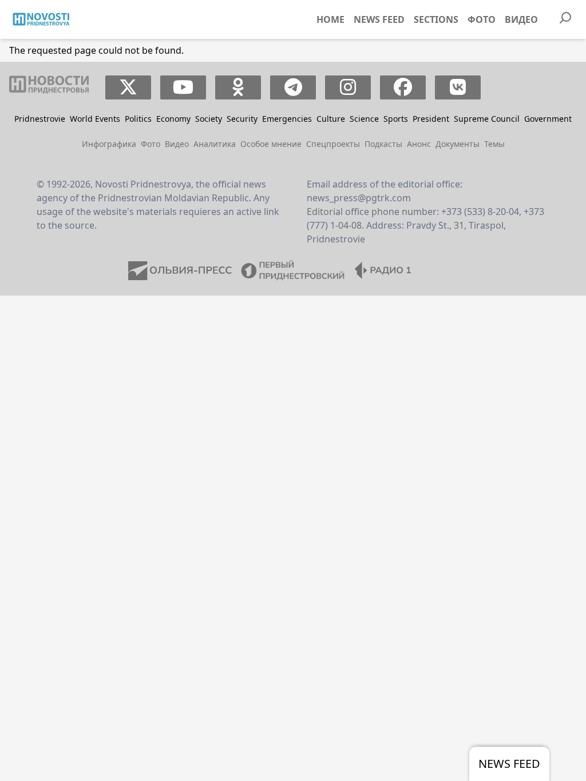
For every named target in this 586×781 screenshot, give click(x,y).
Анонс (419, 143)
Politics (138, 118)
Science (364, 118)
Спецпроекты (333, 143)
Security (242, 118)
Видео (521, 19)
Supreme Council (487, 118)
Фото (482, 19)
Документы (457, 143)
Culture (330, 118)
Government (548, 118)
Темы (494, 143)
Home (330, 19)
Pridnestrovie (39, 118)
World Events (95, 118)
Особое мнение (271, 143)
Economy (173, 118)
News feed (379, 19)
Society (208, 118)
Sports (395, 118)
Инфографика (109, 143)
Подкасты (383, 143)
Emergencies (287, 118)
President (431, 118)
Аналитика (214, 143)
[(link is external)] (128, 87)
